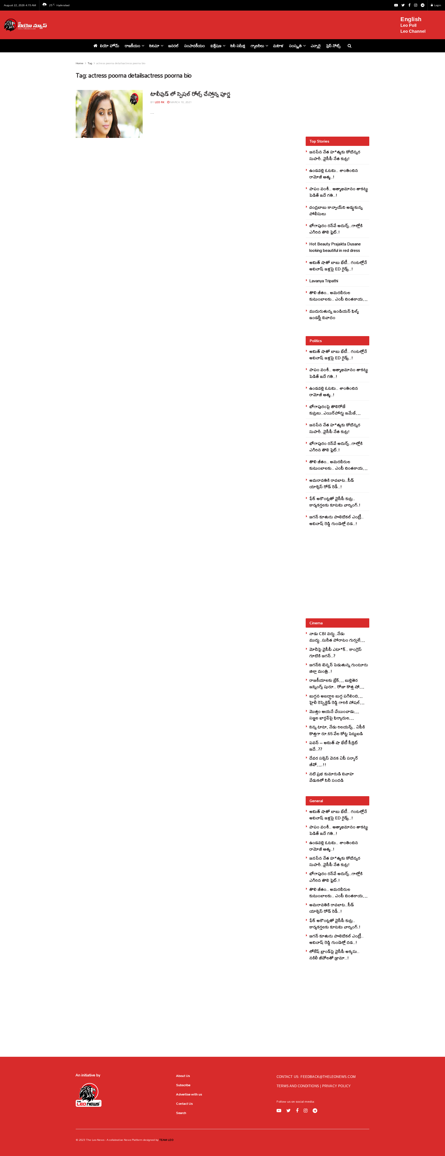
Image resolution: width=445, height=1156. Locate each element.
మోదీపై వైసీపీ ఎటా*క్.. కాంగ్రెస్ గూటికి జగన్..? (335, 652)
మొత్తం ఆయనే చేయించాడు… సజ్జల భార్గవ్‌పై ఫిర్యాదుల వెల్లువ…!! (334, 717)
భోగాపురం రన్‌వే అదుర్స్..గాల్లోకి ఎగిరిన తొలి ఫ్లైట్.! (336, 228)
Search (181, 1112)
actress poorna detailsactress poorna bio (120, 63)
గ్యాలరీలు (257, 46)
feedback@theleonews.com (328, 1077)
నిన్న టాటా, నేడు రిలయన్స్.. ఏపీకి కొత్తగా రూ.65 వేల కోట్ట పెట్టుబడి (337, 729)
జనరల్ (173, 46)
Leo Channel (412, 31)
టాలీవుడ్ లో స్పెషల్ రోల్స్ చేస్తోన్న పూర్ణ (190, 93)
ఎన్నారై (316, 46)
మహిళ (278, 46)
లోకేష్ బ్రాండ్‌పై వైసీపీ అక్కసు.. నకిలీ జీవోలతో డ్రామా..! (334, 954)
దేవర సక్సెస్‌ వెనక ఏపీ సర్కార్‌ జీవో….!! (333, 761)
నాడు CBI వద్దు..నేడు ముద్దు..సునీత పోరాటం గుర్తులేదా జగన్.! (337, 640)
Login (437, 5)
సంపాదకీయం (194, 46)
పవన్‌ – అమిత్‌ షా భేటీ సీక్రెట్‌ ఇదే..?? (333, 745)
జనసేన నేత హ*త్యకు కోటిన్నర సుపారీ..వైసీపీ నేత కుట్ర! (334, 154)
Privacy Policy (336, 1086)
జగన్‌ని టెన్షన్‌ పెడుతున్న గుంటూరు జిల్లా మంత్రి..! (338, 667)
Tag (90, 63)
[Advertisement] (227, 24)
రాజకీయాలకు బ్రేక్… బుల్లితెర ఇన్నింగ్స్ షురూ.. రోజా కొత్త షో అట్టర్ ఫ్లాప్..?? (334, 686)
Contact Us (184, 1103)
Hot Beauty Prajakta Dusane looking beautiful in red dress (335, 246)
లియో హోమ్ (109, 46)
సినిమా (154, 46)
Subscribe (183, 1085)
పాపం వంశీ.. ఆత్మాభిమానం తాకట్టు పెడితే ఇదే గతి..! (338, 191)
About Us (183, 1075)
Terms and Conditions (298, 1086)
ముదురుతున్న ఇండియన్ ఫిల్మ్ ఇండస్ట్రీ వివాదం (333, 314)
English (411, 19)
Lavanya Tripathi (323, 280)
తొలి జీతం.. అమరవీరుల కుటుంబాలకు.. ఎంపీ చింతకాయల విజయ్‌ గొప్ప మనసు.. (337, 299)
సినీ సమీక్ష (237, 46)
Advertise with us (189, 1094)
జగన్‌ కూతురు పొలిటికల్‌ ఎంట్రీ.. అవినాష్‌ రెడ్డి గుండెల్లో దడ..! (336, 519)
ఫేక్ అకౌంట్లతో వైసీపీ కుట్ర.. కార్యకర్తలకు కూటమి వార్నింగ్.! (335, 501)
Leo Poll (408, 25)
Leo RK (159, 102)
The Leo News (95, 1140)
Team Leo (166, 1140)
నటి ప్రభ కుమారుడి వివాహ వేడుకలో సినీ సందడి (331, 776)
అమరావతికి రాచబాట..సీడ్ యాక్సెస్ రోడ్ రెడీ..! (331, 483)
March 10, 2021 (180, 102)
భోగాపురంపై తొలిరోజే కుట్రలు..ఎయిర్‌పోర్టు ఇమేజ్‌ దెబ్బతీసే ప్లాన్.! (332, 412)
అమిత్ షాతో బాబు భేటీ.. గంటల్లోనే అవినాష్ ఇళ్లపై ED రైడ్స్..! (338, 265)
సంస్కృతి (295, 46)
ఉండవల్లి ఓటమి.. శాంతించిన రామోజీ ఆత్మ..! (333, 173)
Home (79, 63)
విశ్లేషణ (216, 46)
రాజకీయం (132, 46)
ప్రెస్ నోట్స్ (333, 46)
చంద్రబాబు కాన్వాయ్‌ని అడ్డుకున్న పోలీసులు (336, 210)
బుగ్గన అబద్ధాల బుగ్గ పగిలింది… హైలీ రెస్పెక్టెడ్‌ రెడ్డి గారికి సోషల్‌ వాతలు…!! (336, 702)
